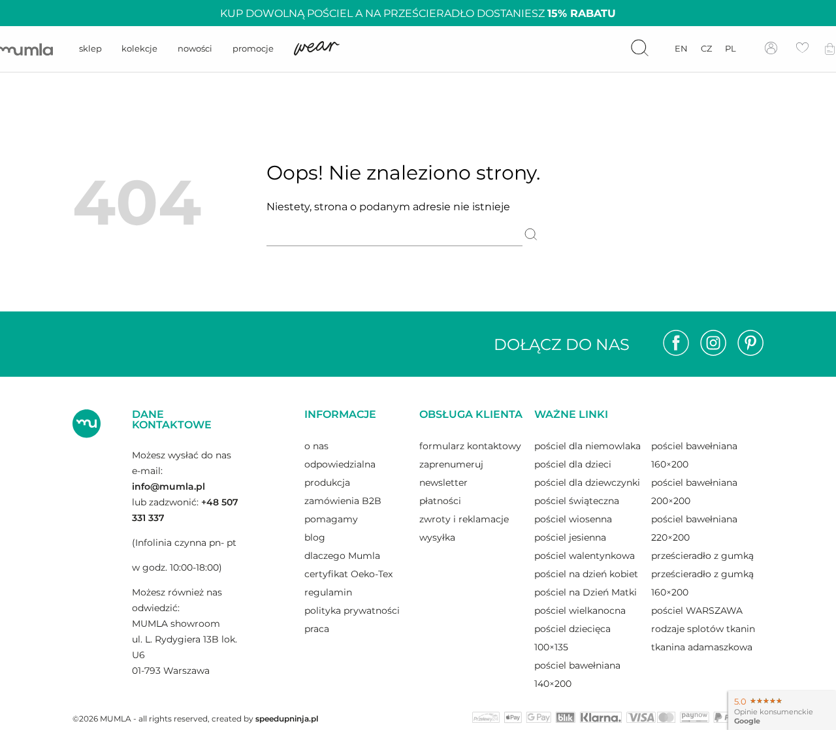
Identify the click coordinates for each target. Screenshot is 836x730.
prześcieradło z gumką (702, 556)
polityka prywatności (352, 610)
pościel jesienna (570, 537)
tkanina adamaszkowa (701, 647)
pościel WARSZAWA (697, 610)
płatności (440, 501)
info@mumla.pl (168, 486)
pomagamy (331, 519)
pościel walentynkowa (584, 556)
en (681, 48)
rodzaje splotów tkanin (703, 629)
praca (316, 629)
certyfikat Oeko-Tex (348, 574)
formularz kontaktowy (470, 446)
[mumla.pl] (26, 49)
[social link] (676, 344)
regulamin (328, 592)
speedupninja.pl (286, 718)
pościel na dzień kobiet (586, 574)
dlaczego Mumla (342, 556)
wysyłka (437, 537)
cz (706, 48)
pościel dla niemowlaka (587, 446)
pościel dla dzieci (572, 464)
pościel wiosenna (573, 519)
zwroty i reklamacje (464, 519)
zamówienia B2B (342, 501)
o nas (316, 446)
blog (314, 537)
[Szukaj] (530, 236)
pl (730, 48)
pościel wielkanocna (580, 610)
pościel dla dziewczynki (587, 482)
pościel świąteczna (576, 501)
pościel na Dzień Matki (585, 592)
